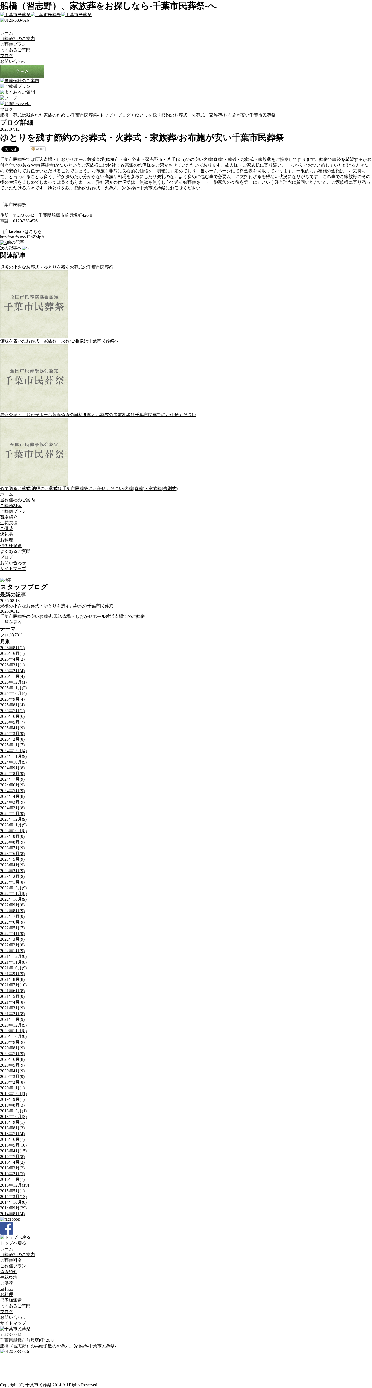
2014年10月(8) (13, 1202)
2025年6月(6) (12, 716)
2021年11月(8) (13, 962)
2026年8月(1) (12, 647)
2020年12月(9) (13, 1025)
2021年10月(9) (13, 968)
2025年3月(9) (12, 733)
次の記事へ (11, 248)
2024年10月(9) (13, 762)
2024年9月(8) (12, 767)
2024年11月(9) (13, 756)
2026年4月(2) (12, 659)
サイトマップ (13, 568)
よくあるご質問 (15, 50)
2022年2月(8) (12, 945)
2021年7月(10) (13, 985)
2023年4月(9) (12, 865)
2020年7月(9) (12, 1053)
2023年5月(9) (12, 859)
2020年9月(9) (12, 1042)
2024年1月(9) (12, 813)
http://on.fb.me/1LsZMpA (22, 237)
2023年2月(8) (12, 876)
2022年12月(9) (13, 887)
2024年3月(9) (12, 802)
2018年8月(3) (12, 1128)
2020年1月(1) (12, 1088)
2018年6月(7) (12, 1139)
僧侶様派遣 (11, 545)
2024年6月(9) (12, 785)
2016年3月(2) (12, 1168)
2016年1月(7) (12, 1179)
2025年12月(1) (13, 682)
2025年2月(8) (12, 739)
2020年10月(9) (13, 1036)
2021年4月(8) (12, 1002)
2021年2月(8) (12, 1013)
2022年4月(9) (12, 933)
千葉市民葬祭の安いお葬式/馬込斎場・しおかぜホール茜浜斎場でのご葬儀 (72, 616)
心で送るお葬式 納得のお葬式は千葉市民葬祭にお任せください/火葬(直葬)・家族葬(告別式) (89, 488)
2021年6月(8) (12, 990)
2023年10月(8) (13, 830)
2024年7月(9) (12, 779)
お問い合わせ (13, 61)
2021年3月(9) (12, 1008)
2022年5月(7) (12, 928)
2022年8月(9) (12, 910)
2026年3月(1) (12, 665)
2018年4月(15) (13, 1150)
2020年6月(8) (12, 1059)
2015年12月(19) (14, 1185)
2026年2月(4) (12, 670)
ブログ (6, 55)
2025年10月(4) (13, 693)
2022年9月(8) (12, 905)
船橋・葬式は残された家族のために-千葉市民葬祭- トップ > (58, 115)
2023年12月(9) (13, 819)
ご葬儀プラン (13, 44)
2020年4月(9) (12, 1070)
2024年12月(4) (13, 750)
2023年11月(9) (13, 825)
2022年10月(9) (13, 899)
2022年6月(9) (12, 922)
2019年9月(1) (12, 1099)
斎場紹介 (8, 517)
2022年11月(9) (13, 893)
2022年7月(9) (12, 916)
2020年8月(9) (12, 1048)
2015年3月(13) (13, 1196)
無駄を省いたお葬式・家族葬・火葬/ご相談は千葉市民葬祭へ (59, 341)
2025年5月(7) (12, 722)
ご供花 (6, 528)
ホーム (6, 32)
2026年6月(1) (12, 653)
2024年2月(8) (12, 807)
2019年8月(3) (12, 1105)
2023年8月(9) (12, 842)
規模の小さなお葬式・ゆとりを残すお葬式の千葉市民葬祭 (56, 267)
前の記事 (15, 242)
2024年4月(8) (12, 796)
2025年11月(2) (13, 687)
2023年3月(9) (12, 870)
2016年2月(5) (12, 1173)
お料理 (6, 540)
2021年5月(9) (12, 996)
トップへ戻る (13, 1243)
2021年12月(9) (13, 956)
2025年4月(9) (12, 727)
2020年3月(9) (12, 1076)
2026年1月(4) (12, 676)
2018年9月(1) (12, 1122)
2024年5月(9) (12, 790)
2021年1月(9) (12, 1019)
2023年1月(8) (12, 882)
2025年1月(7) (12, 745)
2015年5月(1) (12, 1190)
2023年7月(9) (12, 847)
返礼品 (6, 534)
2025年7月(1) (12, 710)
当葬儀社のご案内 (17, 38)
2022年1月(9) (12, 950)
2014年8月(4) (12, 1213)
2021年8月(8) (12, 979)
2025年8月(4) (12, 705)
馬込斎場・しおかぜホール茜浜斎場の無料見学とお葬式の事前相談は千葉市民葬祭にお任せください (98, 414)
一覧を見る (11, 622)
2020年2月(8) (12, 1082)
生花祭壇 (8, 522)
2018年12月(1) (13, 1110)
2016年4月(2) (12, 1162)
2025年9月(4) (12, 699)
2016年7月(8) (12, 1156)
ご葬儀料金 (11, 505)
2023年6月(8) (12, 853)
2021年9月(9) (12, 973)
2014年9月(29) (13, 1208)
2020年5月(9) (12, 1065)
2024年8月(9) (12, 773)
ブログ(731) (11, 635)
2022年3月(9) (12, 939)
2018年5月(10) (13, 1145)
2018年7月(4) (12, 1133)
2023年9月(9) (12, 836)
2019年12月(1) (13, 1093)
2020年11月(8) (13, 1030)
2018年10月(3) (13, 1116)
